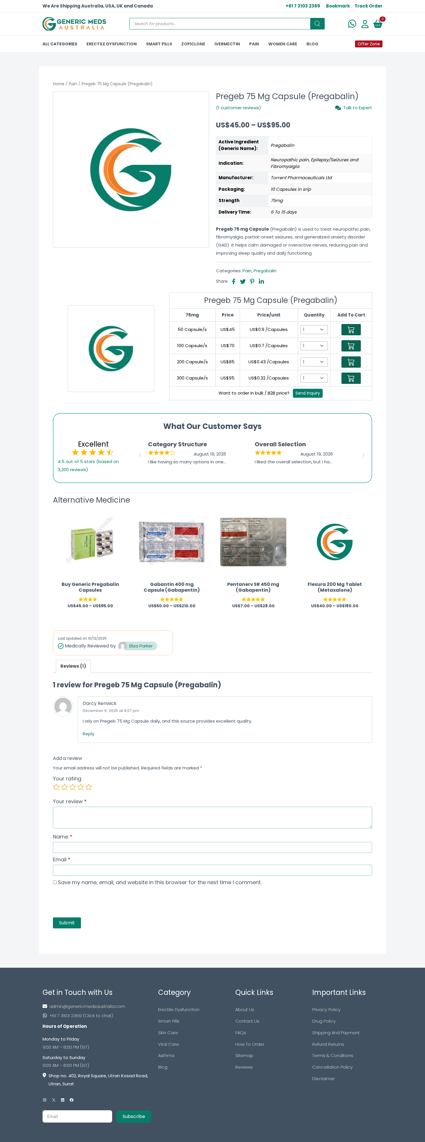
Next (364, 453)
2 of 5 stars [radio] (64, 787)
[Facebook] (71, 1100)
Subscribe (134, 1116)
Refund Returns (328, 1044)
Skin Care (168, 1033)
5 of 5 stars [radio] (88, 787)
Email (62, 859)
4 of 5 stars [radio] (80, 787)
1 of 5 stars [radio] (56, 787)
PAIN (254, 44)
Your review (70, 801)
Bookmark (338, 6)
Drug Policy (324, 1021)
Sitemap (244, 1055)
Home (58, 84)
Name (62, 836)
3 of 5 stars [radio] (72, 787)
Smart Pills (168, 1021)
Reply (88, 734)
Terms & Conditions (332, 1055)
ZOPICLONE (193, 44)
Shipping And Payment (336, 1033)
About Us (244, 1009)
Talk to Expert (357, 108)
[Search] (317, 23)
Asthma (166, 1055)
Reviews (244, 1067)
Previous (139, 453)
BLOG (312, 44)
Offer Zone (369, 44)
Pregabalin (265, 271)
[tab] (73, 666)
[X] (53, 1100)
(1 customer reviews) (238, 108)
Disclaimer (323, 1079)
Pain (73, 84)
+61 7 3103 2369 (303, 6)
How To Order (249, 1044)
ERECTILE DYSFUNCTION (111, 44)
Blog (162, 1067)
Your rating (67, 778)
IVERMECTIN (227, 44)
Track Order (368, 6)
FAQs (240, 1033)
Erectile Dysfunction (178, 1009)
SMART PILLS (159, 44)
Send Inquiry (307, 393)
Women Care (282, 44)
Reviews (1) (73, 666)
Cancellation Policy (332, 1067)
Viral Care (168, 1044)
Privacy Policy (326, 1009)
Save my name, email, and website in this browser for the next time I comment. (160, 882)
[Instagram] (44, 1100)
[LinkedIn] (62, 1100)
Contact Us (247, 1021)
